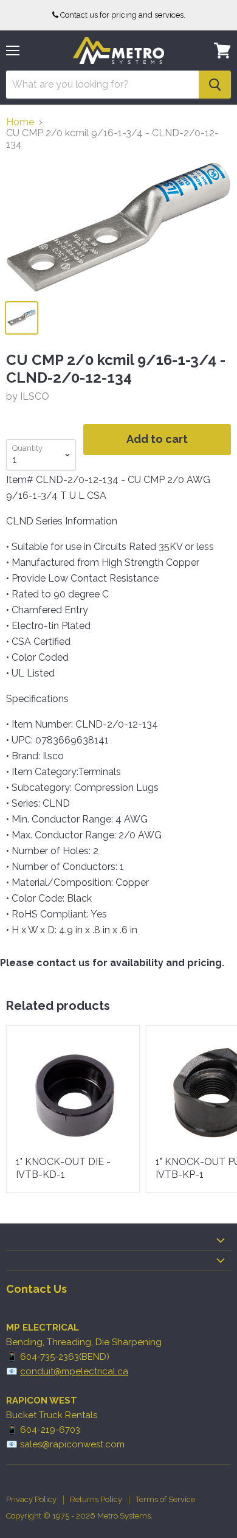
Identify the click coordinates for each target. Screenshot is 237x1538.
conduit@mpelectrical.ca (74, 1371)
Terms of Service (165, 1499)
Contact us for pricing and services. (122, 14)
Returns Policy (96, 1499)
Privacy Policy (31, 1499)
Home (20, 122)
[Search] (215, 85)
